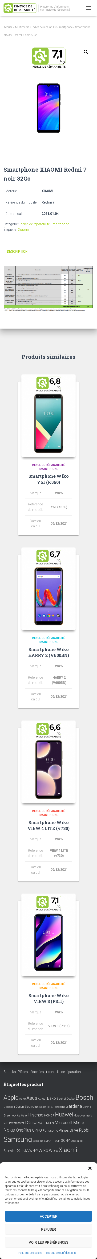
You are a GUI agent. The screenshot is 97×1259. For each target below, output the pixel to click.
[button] (90, 1168)
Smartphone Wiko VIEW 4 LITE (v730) (48, 825)
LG (27, 1122)
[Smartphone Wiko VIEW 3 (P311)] (48, 935)
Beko (51, 1098)
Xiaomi (23, 229)
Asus (31, 1098)
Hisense (35, 1115)
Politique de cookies (30, 1253)
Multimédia (22, 27)
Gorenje (87, 1106)
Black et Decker (66, 1098)
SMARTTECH (52, 1140)
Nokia (9, 1130)
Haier (24, 1115)
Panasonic (50, 1130)
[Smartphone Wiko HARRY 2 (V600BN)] (48, 588)
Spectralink (77, 1140)
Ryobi (84, 1130)
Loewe (33, 1123)
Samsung (18, 1139)
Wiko (43, 1150)
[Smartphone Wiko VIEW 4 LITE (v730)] (48, 762)
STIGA (23, 1150)
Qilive (73, 1130)
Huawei (64, 1114)
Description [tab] (17, 251)
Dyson (20, 1106)
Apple (11, 1097)
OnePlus (23, 1130)
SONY (65, 1141)
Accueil (8, 27)
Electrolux (31, 1106)
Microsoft (64, 1122)
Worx (53, 1150)
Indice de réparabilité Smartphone (52, 27)
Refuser (48, 1229)
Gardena (74, 1106)
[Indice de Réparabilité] (40, 8)
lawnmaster (16, 1123)
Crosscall (9, 1106)
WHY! (33, 1151)
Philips (64, 1130)
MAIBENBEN (46, 1123)
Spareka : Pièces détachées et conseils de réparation (42, 1072)
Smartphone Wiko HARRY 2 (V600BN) (48, 652)
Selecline (38, 1140)
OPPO (37, 1130)
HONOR (49, 1115)
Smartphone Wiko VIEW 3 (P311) (48, 998)
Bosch (84, 1097)
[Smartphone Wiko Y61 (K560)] (48, 415)
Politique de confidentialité (60, 1253)
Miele (78, 1122)
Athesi (42, 1098)
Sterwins (10, 1151)
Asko (22, 1098)
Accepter (48, 1216)
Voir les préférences (48, 1242)
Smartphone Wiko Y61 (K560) (48, 479)
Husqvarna (82, 1115)
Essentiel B (46, 1106)
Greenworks (12, 1115)
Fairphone (59, 1106)
